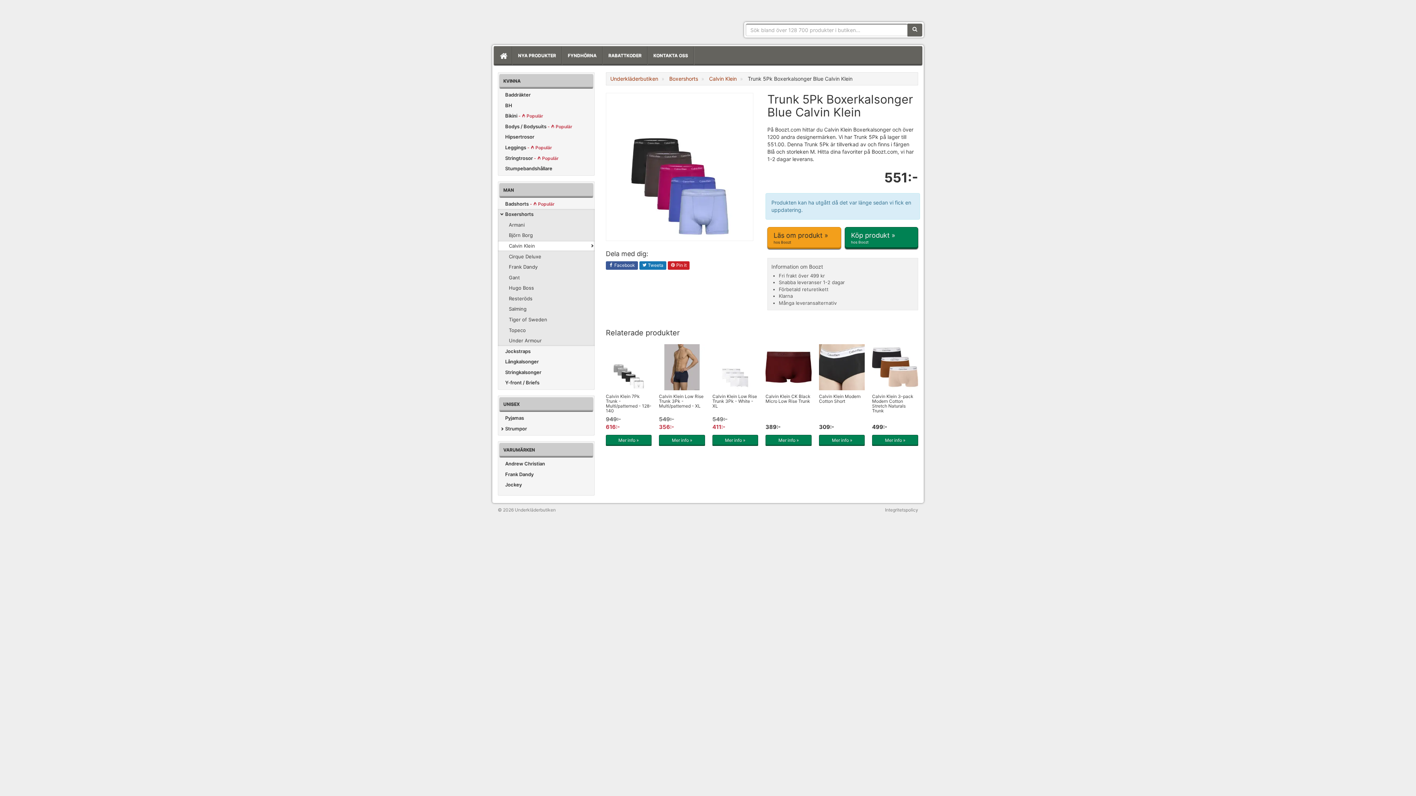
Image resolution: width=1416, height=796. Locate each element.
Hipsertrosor (519, 137)
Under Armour (525, 340)
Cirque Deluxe (525, 256)
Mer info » (628, 440)
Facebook (624, 265)
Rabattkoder (625, 55)
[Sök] (914, 30)
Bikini (524, 116)
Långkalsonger (522, 361)
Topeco (517, 330)
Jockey (513, 485)
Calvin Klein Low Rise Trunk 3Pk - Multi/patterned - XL (681, 401)
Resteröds (520, 298)
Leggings (528, 147)
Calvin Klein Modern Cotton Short (840, 399)
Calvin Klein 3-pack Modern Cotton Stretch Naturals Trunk (892, 404)
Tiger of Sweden (528, 319)
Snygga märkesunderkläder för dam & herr (553, 20)
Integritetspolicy (901, 510)
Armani (517, 225)
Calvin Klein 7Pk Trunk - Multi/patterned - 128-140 (629, 404)
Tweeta (655, 265)
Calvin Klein (522, 246)
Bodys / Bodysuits (538, 126)
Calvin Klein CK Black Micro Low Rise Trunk (788, 399)
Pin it (681, 265)
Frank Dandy (523, 267)
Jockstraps (518, 351)
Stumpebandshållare (528, 168)
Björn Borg (521, 235)
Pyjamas (514, 418)
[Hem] (503, 55)
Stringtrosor (532, 158)
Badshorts (530, 204)
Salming (518, 309)
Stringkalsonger (523, 372)
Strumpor (516, 429)
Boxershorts (519, 214)
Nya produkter (537, 55)
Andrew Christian (525, 464)
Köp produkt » (873, 237)
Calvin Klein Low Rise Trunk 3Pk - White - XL (734, 401)
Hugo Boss (521, 288)
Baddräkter (518, 95)
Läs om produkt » (801, 237)
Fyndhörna (582, 55)
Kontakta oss (670, 55)
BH (508, 105)
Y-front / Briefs (522, 382)
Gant (514, 277)
